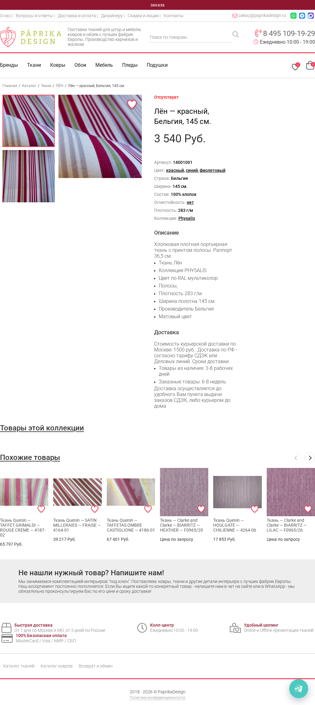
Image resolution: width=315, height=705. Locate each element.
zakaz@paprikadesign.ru (262, 15)
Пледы (130, 65)
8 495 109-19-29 (289, 33)
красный (175, 170)
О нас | (6, 15)
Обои (80, 65)
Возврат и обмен (96, 665)
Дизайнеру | (113, 15)
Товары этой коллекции (42, 428)
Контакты (174, 15)
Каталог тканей (18, 665)
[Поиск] (236, 35)
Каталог (29, 86)
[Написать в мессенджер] (298, 688)
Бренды (9, 65)
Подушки (157, 65)
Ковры (57, 65)
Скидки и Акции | (144, 15)
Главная (9, 86)
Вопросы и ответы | (35, 15)
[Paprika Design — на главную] (31, 36)
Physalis (186, 218)
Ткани (46, 86)
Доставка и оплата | (78, 15)
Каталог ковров (57, 665)
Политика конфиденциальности (157, 697)
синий (192, 170)
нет (190, 202)
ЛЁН (59, 86)
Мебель (104, 65)
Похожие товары (30, 457)
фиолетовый (212, 170)
